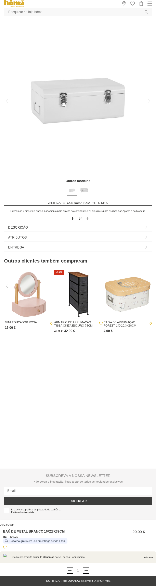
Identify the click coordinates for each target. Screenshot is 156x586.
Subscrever (78, 501)
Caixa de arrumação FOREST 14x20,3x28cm (120, 324)
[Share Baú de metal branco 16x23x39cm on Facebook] (72, 218)
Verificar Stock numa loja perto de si (78, 202)
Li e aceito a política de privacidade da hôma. (36, 509)
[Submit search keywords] (146, 12)
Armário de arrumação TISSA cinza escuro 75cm (73, 324)
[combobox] (78, 12)
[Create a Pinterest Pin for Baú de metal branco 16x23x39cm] (80, 218)
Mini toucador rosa (21, 322)
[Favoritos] (5, 548)
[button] (87, 218)
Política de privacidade (22, 512)
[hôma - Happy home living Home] (14, 7)
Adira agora (148, 557)
